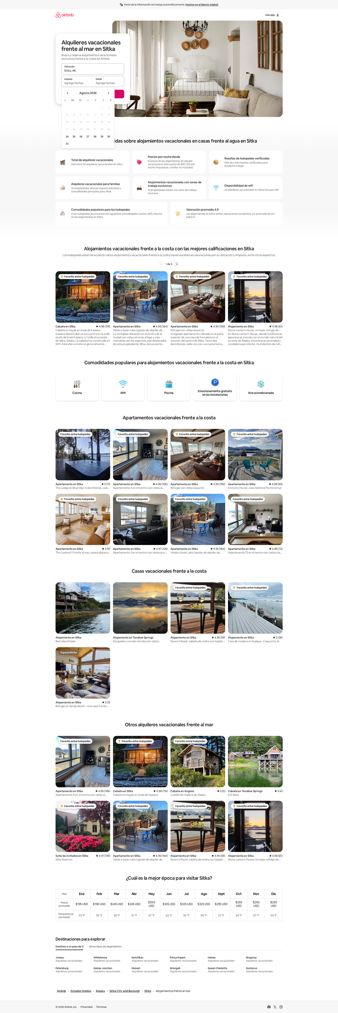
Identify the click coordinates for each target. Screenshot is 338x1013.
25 (74, 136)
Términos (101, 1007)
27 (87, 136)
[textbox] (77, 83)
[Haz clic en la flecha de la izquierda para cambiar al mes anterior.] (68, 93)
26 (80, 136)
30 (108, 136)
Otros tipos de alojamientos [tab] (105, 946)
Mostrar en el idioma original (201, 4)
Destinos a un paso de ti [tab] (69, 946)
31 (67, 143)
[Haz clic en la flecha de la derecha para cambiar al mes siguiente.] (108, 93)
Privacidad (87, 1007)
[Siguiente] (176, 264)
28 (95, 136)
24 (67, 136)
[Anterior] (161, 264)
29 (101, 136)
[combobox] (92, 70)
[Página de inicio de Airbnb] (65, 14)
